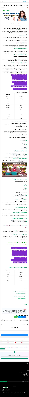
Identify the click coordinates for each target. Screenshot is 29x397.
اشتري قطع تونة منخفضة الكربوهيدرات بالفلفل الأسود (20, 88)
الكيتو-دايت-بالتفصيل (21, 315)
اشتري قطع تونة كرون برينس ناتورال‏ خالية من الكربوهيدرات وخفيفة (18, 86)
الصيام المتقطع (12, 347)
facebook (8, 340)
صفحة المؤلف (21, 392)
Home (25, 392)
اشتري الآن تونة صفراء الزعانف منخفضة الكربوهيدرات (20, 84)
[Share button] (13, 317)
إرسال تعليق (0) (14, 334)
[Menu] (28, 1)
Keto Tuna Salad (23, 307)
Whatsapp (16, 317)
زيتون (24, 187)
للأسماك (18, 29)
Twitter (19, 317)
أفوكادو (25, 185)
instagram (8, 342)
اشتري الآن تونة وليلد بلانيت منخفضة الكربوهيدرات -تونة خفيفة (19, 76)
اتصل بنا (4, 392)
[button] (1, 1)
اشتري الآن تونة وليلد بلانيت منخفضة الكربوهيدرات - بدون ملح (19, 79)
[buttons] (13, 386)
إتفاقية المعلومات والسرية (13, 392)
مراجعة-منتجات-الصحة (26, 347)
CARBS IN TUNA (23, 305)
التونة (25, 304)
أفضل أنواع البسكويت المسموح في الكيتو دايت (19, 291)
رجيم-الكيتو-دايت (26, 315)
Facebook (23, 317)
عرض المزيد (2, 324)
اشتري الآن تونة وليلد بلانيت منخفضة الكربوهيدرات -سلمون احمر (19, 74)
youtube (22, 342)
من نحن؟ (18, 392)
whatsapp (22, 340)
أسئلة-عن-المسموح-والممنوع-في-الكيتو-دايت (5, 347)
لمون (25, 188)
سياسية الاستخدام (8, 392)
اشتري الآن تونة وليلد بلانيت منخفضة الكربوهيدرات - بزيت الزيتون (19, 81)
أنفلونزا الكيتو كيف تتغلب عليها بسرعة (20, 293)
